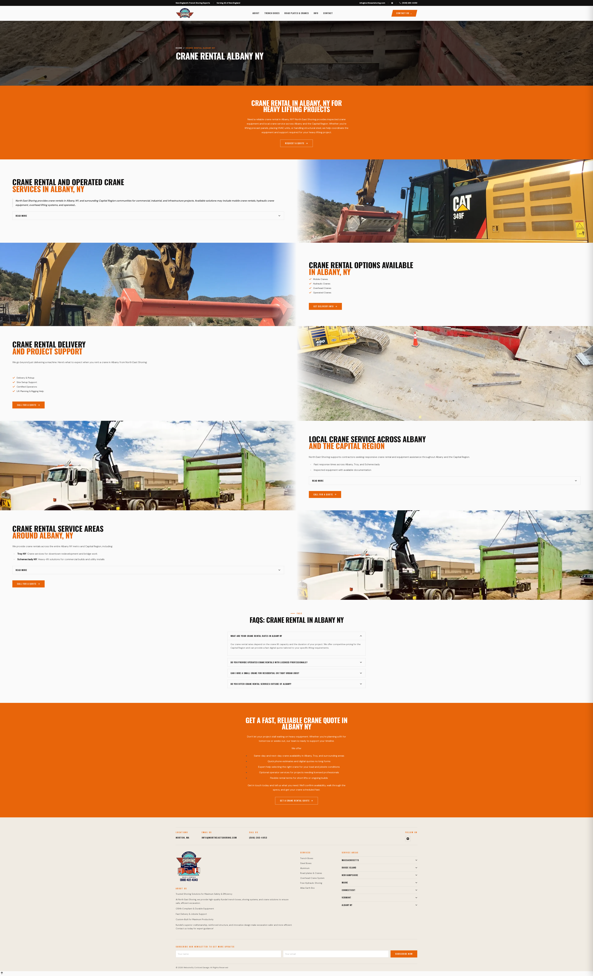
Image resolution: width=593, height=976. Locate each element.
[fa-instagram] (407, 838)
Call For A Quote (26, 404)
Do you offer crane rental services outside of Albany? (261, 683)
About (255, 13)
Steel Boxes (305, 863)
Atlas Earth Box (307, 888)
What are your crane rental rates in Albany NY (256, 635)
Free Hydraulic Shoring (311, 883)
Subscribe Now (404, 953)
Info (316, 13)
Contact (328, 13)
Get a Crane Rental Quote (294, 800)
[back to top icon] (2, 973)
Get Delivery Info (323, 306)
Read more (21, 215)
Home (179, 48)
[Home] (185, 13)
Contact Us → (404, 13)
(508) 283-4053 (409, 3)
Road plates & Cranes (311, 873)
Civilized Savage (201, 967)
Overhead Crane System (312, 878)
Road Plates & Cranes (296, 13)
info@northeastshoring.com (372, 3)
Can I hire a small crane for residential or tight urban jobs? (265, 673)
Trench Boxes (272, 13)
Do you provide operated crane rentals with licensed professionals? (269, 662)
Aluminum (304, 868)
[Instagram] (392, 3)
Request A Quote (294, 143)
